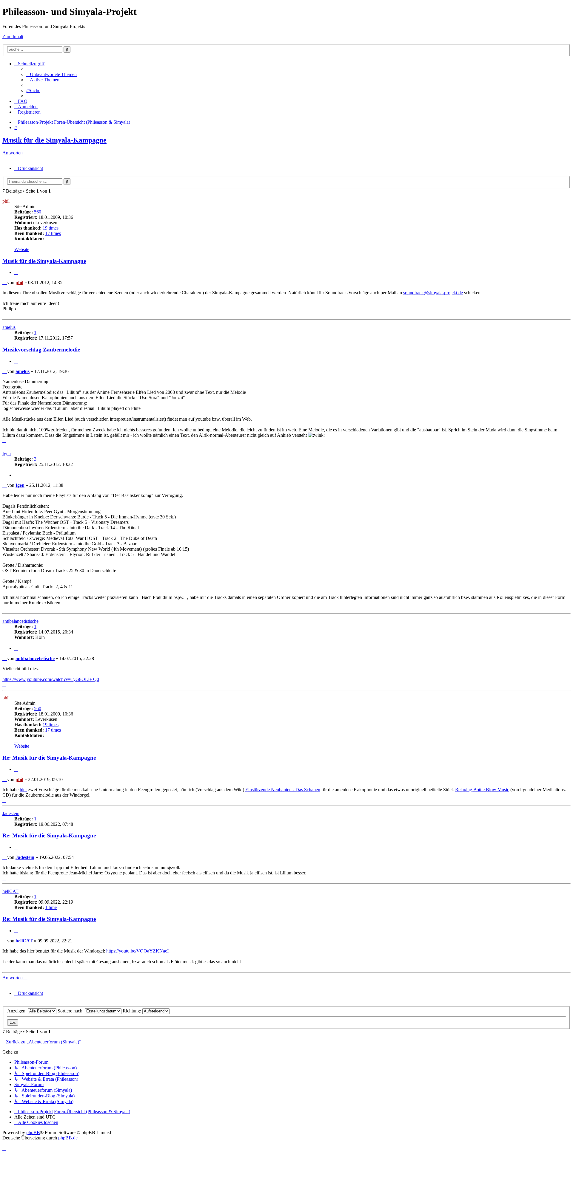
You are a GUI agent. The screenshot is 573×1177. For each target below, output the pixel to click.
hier (23, 789)
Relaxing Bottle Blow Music (482, 789)
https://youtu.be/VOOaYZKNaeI (137, 950)
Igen (6, 453)
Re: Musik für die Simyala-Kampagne (49, 758)
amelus (9, 327)
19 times (50, 227)
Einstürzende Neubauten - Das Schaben (282, 789)
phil (6, 201)
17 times (53, 233)
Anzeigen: (17, 1010)
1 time (51, 907)
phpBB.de (68, 1137)
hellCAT (10, 891)
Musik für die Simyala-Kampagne (54, 140)
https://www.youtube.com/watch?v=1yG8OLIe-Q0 (50, 679)
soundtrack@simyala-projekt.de (433, 292)
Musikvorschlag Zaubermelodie (41, 349)
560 (37, 211)
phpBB (33, 1132)
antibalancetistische (20, 621)
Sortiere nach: (71, 1010)
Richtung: (132, 1010)
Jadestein (10, 813)
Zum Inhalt (12, 36)
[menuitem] (51, 74)
